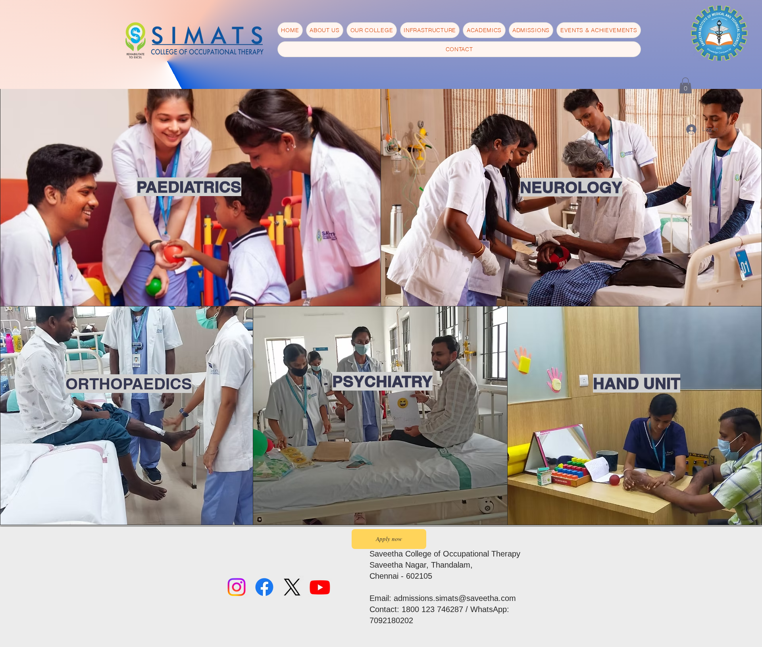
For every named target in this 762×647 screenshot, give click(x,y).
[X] (292, 587)
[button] (685, 85)
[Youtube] (320, 587)
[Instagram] (236, 587)
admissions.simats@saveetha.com (455, 598)
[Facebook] (264, 587)
